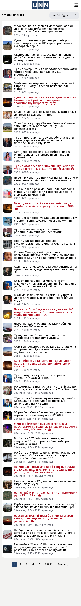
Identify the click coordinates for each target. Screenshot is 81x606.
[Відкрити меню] (76, 5)
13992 (49, 564)
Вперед (62, 564)
